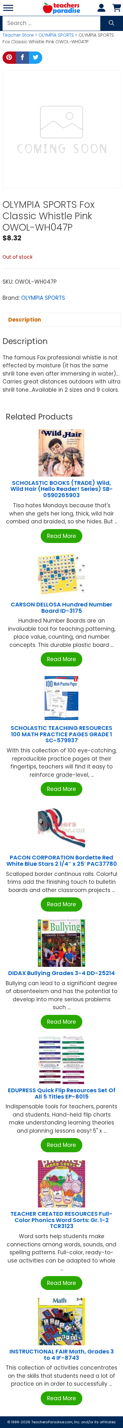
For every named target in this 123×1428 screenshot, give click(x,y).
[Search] (111, 23)
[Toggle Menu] (8, 8)
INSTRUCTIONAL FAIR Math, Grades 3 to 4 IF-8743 (61, 1354)
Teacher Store (18, 35)
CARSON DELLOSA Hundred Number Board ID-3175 (61, 607)
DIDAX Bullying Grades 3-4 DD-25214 (61, 973)
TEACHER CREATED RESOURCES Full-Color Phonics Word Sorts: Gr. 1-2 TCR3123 (61, 1220)
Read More (61, 536)
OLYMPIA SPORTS (56, 35)
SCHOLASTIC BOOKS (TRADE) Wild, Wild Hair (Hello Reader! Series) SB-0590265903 (61, 489)
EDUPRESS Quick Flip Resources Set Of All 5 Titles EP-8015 (61, 1093)
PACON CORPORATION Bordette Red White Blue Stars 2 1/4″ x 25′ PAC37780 (61, 860)
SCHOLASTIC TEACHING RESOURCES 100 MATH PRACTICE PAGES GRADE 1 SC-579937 (61, 734)
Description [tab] (24, 319)
